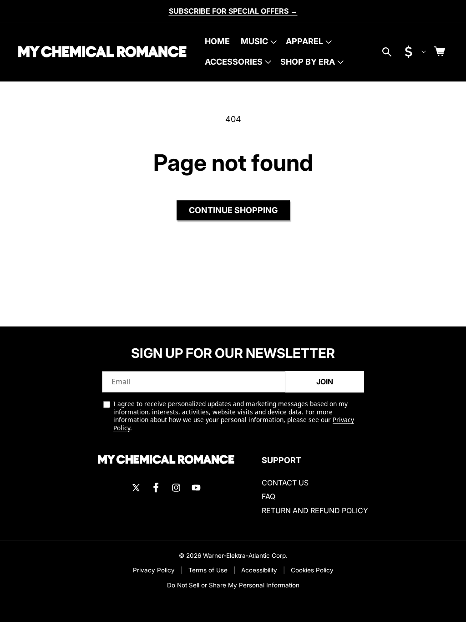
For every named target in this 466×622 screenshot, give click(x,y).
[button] (257, 41)
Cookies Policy (312, 570)
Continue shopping (233, 210)
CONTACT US (285, 482)
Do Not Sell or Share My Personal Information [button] (233, 585)
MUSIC (254, 41)
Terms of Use (208, 570)
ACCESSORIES (234, 61)
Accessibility (259, 570)
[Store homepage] (166, 459)
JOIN (324, 381)
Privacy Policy (154, 570)
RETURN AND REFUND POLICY (315, 510)
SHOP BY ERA (307, 61)
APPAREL (304, 41)
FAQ (268, 496)
